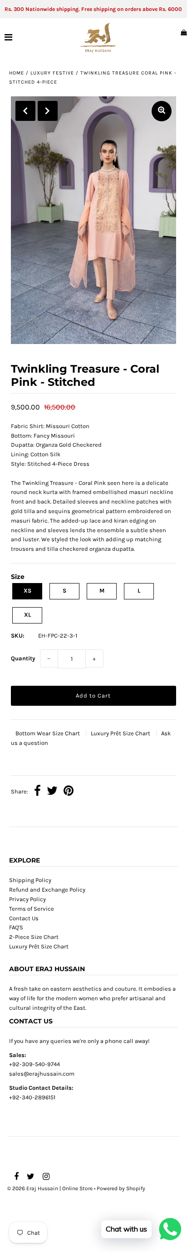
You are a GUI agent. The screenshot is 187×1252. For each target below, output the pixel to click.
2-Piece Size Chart (34, 936)
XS (27, 590)
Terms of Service (31, 908)
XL (27, 614)
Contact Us (24, 918)
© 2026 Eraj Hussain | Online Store (50, 1188)
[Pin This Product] (69, 792)
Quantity (23, 658)
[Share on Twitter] (52, 792)
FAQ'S (16, 927)
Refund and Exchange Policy (47, 889)
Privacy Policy (27, 899)
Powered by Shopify (121, 1188)
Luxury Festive (52, 73)
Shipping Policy (30, 880)
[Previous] (25, 111)
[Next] (48, 111)
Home (16, 73)
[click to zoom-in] (162, 111)
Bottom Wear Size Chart (48, 733)
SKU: (18, 635)
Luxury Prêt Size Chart (121, 733)
